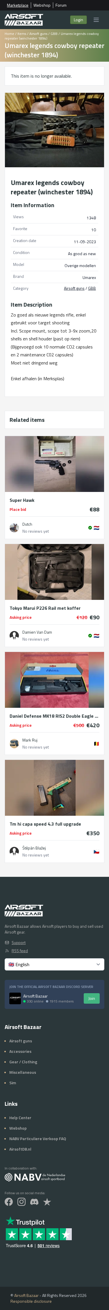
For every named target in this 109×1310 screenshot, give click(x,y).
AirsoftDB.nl (20, 1149)
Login (78, 20)
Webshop (42, 5)
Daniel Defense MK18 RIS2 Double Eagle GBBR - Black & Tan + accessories (54, 715)
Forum (61, 5)
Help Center (20, 1118)
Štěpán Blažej (34, 848)
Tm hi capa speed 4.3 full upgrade (45, 823)
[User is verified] (90, 527)
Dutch (27, 524)
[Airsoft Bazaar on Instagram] (21, 1202)
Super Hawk (22, 500)
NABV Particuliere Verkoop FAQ (37, 1138)
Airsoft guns (38, 33)
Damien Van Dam (37, 632)
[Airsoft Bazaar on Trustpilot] (47, 1202)
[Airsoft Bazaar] (24, 20)
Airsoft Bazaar (26, 1295)
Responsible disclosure (31, 1301)
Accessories (20, 1051)
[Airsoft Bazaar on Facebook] (9, 1202)
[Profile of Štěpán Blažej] (14, 851)
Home (9, 33)
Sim (12, 1083)
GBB (54, 33)
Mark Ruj (29, 740)
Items (21, 33)
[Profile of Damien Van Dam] (14, 635)
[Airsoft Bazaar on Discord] (34, 1202)
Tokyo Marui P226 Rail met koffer (45, 608)
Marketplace (17, 5)
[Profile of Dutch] (14, 527)
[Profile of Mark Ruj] (14, 743)
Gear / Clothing (23, 1062)
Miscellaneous (22, 1072)
